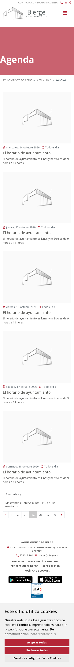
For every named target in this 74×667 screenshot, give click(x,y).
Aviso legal (52, 561)
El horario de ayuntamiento (27, 153)
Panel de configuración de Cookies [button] (37, 658)
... (18, 514)
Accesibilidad (51, 566)
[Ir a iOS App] (50, 579)
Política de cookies (37, 570)
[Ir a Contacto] (66, 3)
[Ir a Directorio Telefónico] (61, 3)
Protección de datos (24, 566)
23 (40, 514)
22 (33, 514)
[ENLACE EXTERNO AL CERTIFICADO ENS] (37, 590)
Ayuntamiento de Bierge (17, 80)
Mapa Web (34, 561)
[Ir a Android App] (21, 579)
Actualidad (44, 80)
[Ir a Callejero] (70, 3)
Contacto (17, 561)
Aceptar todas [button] (37, 642)
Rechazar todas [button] (37, 650)
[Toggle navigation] (65, 14)
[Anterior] (6, 514)
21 (25, 514)
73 (55, 514)
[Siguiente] (62, 514)
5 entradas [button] (12, 494)
